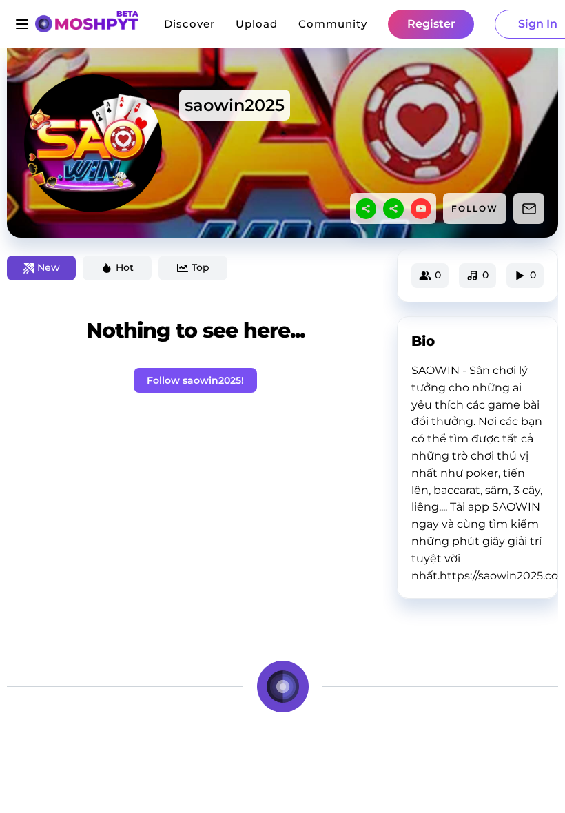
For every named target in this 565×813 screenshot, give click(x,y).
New (48, 267)
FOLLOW (474, 208)
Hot (125, 267)
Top (200, 267)
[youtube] (421, 208)
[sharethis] (366, 208)
